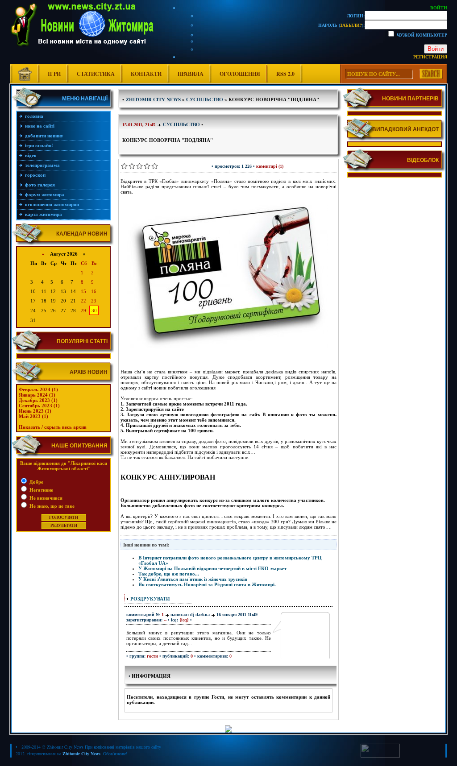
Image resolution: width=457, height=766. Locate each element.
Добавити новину (44, 135)
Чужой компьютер (421, 35)
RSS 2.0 (285, 74)
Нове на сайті (39, 125)
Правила (191, 74)
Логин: (356, 15)
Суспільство (181, 124)
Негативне (40, 490)
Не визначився (45, 498)
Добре (35, 481)
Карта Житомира (43, 214)
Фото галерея (40, 184)
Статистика (96, 74)
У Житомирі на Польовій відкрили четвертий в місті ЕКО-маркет (212, 568)
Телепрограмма (42, 165)
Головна (34, 116)
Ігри (54, 74)
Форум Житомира (44, 194)
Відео (31, 155)
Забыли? (351, 25)
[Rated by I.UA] (380, 756)
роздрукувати (150, 598)
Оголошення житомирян (52, 204)
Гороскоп (35, 175)
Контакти (146, 74)
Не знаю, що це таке (51, 506)
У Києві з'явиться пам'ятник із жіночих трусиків (192, 579)
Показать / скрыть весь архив (53, 427)
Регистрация (430, 57)
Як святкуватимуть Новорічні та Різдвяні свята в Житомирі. (207, 584)
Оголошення (240, 74)
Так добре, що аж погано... (168, 573)
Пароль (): (341, 25)
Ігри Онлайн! (39, 145)
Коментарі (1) (269, 166)
